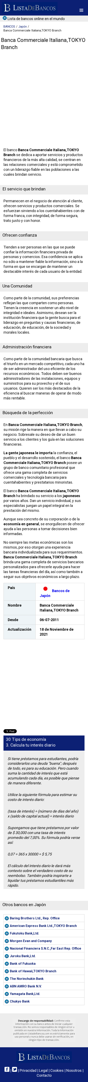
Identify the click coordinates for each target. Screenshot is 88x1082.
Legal (43, 1070)
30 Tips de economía (26, 739)
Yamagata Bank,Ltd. (25, 994)
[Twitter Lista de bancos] (14, 1070)
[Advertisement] (44, 100)
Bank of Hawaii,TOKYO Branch (33, 971)
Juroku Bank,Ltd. (23, 956)
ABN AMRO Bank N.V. (26, 986)
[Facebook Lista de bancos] (7, 1070)
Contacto (44, 1075)
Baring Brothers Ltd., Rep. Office (35, 918)
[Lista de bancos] (30, 7)
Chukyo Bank (20, 1001)
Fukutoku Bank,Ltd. (24, 933)
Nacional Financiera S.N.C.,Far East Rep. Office (45, 948)
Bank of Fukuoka (23, 964)
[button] (81, 10)
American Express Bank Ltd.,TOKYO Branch (43, 926)
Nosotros (74, 1070)
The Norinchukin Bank (27, 979)
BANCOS (9, 26)
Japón (22, 26)
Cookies (57, 1070)
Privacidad (28, 1070)
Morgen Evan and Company (31, 941)
